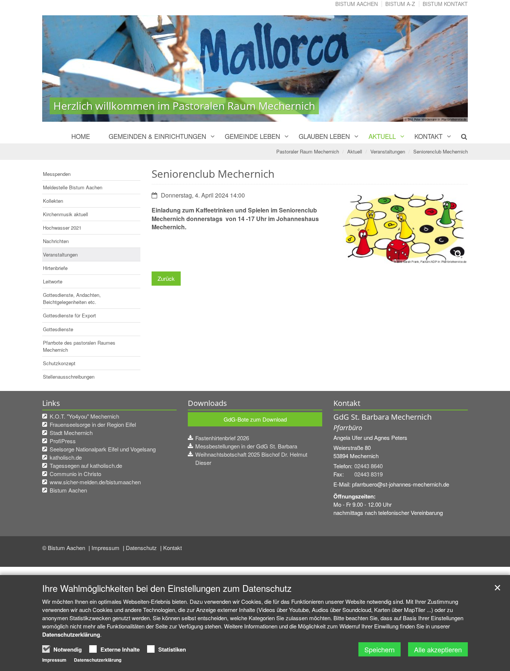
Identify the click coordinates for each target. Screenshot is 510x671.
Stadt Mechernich (71, 433)
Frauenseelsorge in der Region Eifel (93, 424)
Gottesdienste (58, 329)
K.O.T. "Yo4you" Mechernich (84, 416)
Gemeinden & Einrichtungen (157, 136)
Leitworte (52, 281)
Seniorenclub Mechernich (440, 151)
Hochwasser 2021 (62, 227)
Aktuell (382, 136)
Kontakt (428, 136)
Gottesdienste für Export (69, 315)
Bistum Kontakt (445, 3)
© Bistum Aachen (64, 548)
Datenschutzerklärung (71, 634)
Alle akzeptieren (438, 649)
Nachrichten (56, 241)
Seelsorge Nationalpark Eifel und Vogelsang (103, 449)
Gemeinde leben (252, 136)
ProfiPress (63, 441)
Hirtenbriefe (55, 267)
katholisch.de (66, 457)
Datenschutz (142, 548)
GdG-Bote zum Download (255, 419)
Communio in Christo (75, 474)
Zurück (166, 278)
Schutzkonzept (59, 363)
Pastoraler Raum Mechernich (307, 151)
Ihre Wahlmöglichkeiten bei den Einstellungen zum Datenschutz (167, 588)
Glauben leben (324, 136)
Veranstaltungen (387, 151)
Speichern (379, 649)
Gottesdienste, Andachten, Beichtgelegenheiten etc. (72, 298)
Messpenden (57, 173)
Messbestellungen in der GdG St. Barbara (246, 446)
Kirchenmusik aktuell (65, 214)
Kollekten (53, 200)
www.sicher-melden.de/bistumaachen (95, 482)
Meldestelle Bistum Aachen (72, 187)
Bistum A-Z (400, 3)
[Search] (460, 136)
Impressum (106, 548)
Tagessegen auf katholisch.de (86, 465)
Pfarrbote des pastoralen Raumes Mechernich (79, 346)
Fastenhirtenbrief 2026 (222, 438)
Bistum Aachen (356, 3)
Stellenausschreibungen (68, 376)
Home (80, 136)
